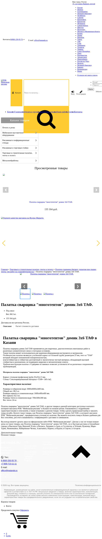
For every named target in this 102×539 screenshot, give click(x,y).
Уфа (78, 41)
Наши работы (62, 112)
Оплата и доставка (32, 112)
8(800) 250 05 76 (16, 39)
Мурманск (81, 23)
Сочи (79, 43)
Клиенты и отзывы (48, 112)
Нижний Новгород (84, 14)
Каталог (18, 93)
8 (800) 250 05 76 (9, 461)
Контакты (78, 112)
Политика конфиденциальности (88, 485)
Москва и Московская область (88, 31)
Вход (73, 94)
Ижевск (80, 10)
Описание (7, 326)
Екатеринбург (82, 12)
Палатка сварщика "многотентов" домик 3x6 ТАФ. (51, 202)
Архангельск (82, 57)
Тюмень (80, 49)
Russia (79, 71)
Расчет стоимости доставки (27, 326)
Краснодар (81, 21)
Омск (79, 53)
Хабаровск (81, 45)
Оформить (24, 510)
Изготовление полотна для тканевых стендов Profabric (30, 456)
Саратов (80, 18)
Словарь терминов (47, 443)
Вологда (80, 63)
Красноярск (81, 20)
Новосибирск (82, 59)
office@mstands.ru (41, 40)
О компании (19, 112)
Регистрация (81, 94)
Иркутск (80, 27)
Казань (79, 33)
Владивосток (82, 55)
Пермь (79, 35)
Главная (4, 269)
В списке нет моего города (87, 75)
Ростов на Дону (83, 61)
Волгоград (81, 29)
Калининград (82, 69)
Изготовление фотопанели (30, 447)
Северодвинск (82, 25)
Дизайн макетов (50, 448)
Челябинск (81, 16)
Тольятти (80, 47)
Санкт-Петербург (83, 51)
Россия (79, 8)
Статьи (71, 112)
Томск (79, 39)
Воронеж (80, 37)
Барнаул (80, 67)
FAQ (26, 442)
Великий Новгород (84, 65)
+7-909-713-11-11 (9, 464)
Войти (91, 89)
